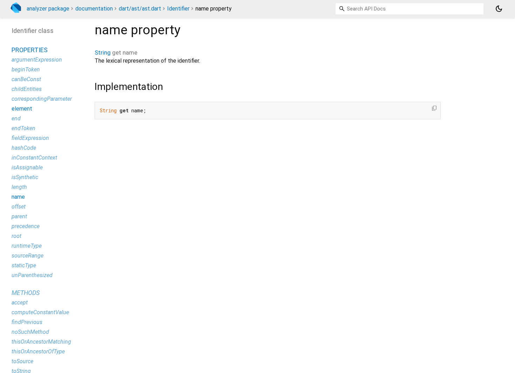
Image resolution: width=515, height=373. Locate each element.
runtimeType (27, 245)
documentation (94, 8)
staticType (24, 265)
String (103, 52)
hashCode (24, 148)
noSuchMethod (30, 332)
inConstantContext (34, 157)
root (16, 236)
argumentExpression (37, 59)
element (22, 108)
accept (20, 302)
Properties (30, 50)
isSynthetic (25, 177)
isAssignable (27, 167)
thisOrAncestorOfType (38, 351)
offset (19, 206)
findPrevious (27, 322)
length (19, 187)
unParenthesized (32, 275)
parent (19, 216)
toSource (22, 361)
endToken (23, 128)
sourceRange (27, 255)
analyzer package (48, 8)
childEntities (27, 89)
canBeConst (26, 79)
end (16, 118)
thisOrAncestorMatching (41, 341)
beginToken (26, 69)
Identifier (178, 8)
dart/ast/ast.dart (140, 8)
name (18, 196)
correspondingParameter (42, 99)
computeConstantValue (40, 312)
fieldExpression (30, 138)
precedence (26, 226)
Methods (26, 292)
